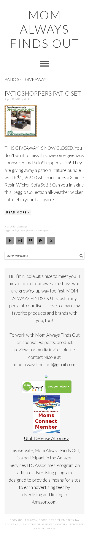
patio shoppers (43, 230)
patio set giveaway (26, 230)
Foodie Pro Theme (53, 520)
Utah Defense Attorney (46, 438)
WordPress (47, 528)
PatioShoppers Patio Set (43, 93)
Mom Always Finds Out (44, 29)
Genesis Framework (52, 524)
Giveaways (22, 226)
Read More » (18, 212)
